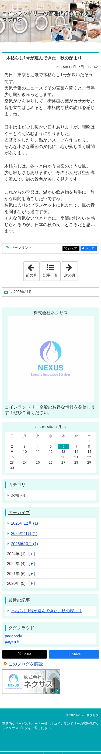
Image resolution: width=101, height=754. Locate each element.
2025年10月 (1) (24, 543)
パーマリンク (21, 248)
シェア (73, 248)
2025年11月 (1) (24, 533)
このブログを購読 (25, 664)
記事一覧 (50, 275)
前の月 (32, 269)
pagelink (12, 641)
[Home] (6, 292)
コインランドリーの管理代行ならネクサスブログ (48, 17)
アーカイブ (19, 512)
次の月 (71, 269)
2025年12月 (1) (24, 523)
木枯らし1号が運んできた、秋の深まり (44, 58)
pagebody (13, 636)
